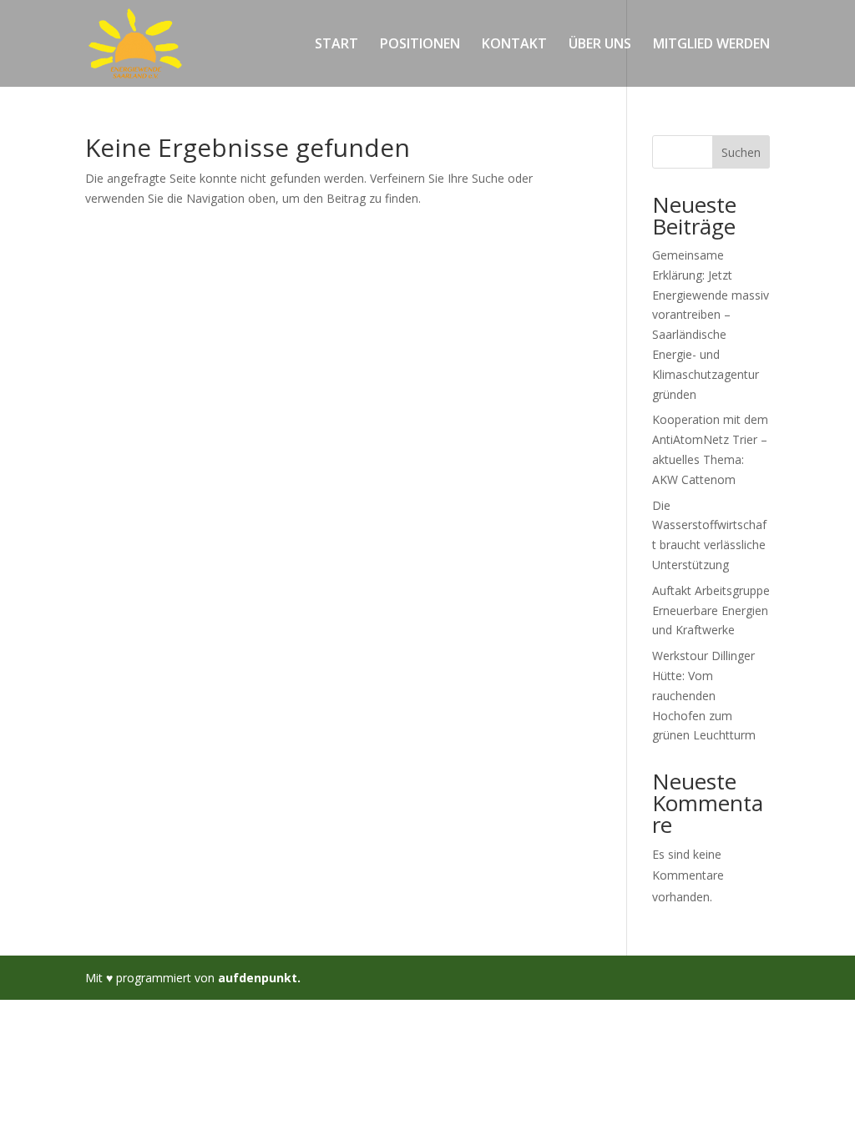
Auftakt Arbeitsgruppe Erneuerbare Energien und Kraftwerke (711, 610)
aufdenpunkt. (259, 978)
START (336, 45)
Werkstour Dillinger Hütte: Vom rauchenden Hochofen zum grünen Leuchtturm (704, 695)
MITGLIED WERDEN (711, 45)
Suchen (741, 152)
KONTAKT (514, 45)
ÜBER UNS (600, 45)
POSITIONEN (420, 45)
